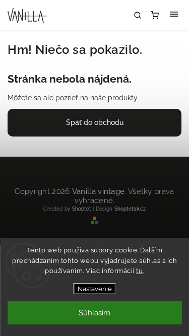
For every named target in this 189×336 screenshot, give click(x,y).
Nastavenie (95, 289)
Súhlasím (94, 312)
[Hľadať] (137, 15)
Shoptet (81, 209)
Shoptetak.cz (130, 209)
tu (139, 271)
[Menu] (174, 15)
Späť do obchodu (94, 122)
